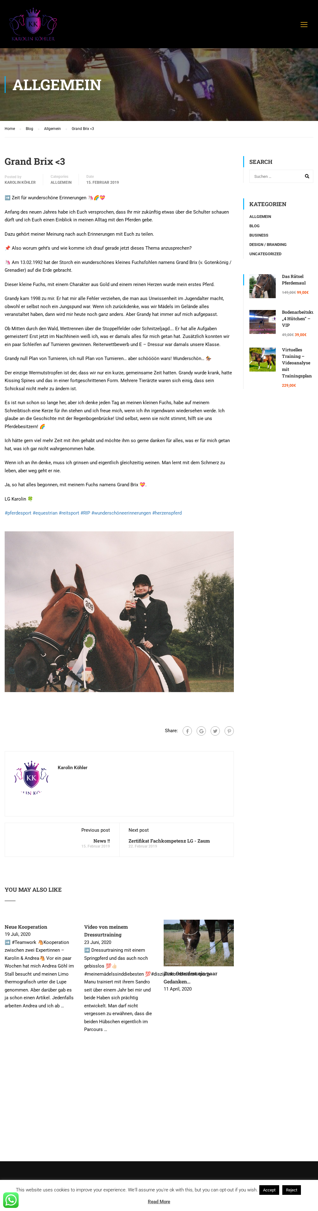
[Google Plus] (201, 731)
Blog (254, 226)
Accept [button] (269, 1190)
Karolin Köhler (20, 182)
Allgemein (61, 182)
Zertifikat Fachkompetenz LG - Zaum (169, 841)
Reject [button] (291, 1190)
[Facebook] (187, 731)
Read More (159, 1201)
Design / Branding (268, 244)
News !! (101, 841)
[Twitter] (215, 731)
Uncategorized (265, 254)
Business (258, 235)
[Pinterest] (229, 731)
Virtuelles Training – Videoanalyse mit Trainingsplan (297, 363)
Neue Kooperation (26, 926)
